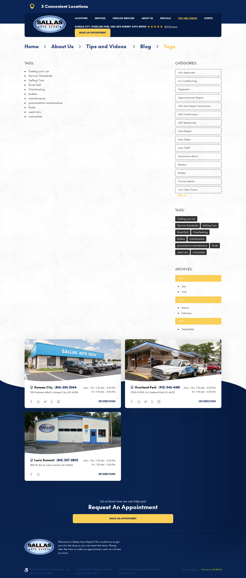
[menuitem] (81, 18)
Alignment (184, 89)
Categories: (186, 63)
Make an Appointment (92, 32)
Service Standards (40, 76)
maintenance (37, 98)
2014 (181, 321)
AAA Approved (186, 72)
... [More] (180, 195)
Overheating (37, 89)
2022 (181, 299)
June (184, 291)
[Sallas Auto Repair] (49, 24)
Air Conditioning (187, 80)
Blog (145, 46)
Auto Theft (184, 147)
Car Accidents (186, 181)
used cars (35, 112)
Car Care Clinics (187, 189)
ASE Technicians (187, 122)
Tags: (180, 210)
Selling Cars (36, 80)
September (188, 329)
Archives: (184, 269)
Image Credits (189, 569)
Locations (81, 18)
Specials (165, 18)
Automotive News (188, 156)
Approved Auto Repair (190, 97)
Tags (169, 46)
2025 (181, 278)
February (187, 313)
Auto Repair (185, 131)
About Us (147, 18)
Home (32, 46)
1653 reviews (170, 27)
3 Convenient (64, 6)
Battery (182, 164)
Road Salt (35, 85)
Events (208, 18)
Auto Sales (184, 139)
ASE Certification (188, 114)
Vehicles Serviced (123, 18)
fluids (32, 107)
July (184, 286)
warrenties (35, 116)
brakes (33, 94)
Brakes (182, 172)
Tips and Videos (187, 18)
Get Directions (106, 401)
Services (100, 18)
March (185, 307)
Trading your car (39, 71)
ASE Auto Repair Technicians (194, 106)
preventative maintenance (45, 103)
